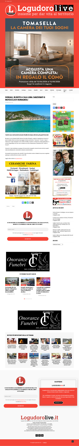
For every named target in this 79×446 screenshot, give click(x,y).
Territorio (17, 90)
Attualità (36, 90)
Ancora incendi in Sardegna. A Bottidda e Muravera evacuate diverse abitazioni (67, 348)
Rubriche (52, 90)
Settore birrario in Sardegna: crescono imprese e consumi (63, 213)
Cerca (54, 96)
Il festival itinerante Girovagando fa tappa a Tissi (22, 361)
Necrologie (58, 90)
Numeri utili (65, 91)
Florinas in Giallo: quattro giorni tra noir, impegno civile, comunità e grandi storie (62, 230)
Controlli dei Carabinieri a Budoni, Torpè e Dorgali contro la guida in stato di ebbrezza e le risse (43, 290)
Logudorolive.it (19, 158)
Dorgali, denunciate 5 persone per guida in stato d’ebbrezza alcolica (27, 290)
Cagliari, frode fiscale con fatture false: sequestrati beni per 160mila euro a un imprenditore (61, 224)
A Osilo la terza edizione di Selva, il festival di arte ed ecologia (63, 218)
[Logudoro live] (39, 11)
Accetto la (28, 234)
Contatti (71, 90)
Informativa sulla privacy (28, 232)
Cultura (46, 90)
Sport (41, 90)
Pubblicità (45, 442)
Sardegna (24, 90)
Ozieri (11, 90)
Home (6, 90)
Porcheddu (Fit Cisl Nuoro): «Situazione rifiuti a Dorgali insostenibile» (11, 290)
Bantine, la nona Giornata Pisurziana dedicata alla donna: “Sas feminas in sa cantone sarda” (67, 362)
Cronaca (29, 90)
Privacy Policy (30, 234)
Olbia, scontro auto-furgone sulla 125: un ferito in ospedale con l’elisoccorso (11, 361)
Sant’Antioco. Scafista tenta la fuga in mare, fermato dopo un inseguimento (45, 362)
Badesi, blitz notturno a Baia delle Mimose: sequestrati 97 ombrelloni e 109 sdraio (34, 363)
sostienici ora (58, 402)
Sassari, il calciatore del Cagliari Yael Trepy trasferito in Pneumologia (56, 361)
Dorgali (13, 206)
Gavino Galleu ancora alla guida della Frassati (63, 235)
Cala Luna (8, 206)
